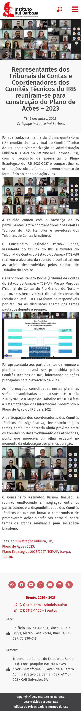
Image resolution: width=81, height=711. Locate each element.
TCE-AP (53, 552)
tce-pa (65, 552)
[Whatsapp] (12, 584)
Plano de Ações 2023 (18, 546)
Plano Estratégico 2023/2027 (24, 552)
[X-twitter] (69, 584)
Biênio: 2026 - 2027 (40, 597)
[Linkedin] (59, 584)
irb (50, 541)
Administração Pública (28, 541)
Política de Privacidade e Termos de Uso (40, 707)
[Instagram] (40, 584)
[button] (75, 9)
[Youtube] (50, 584)
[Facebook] (21, 584)
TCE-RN (7, 557)
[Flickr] (31, 584)
